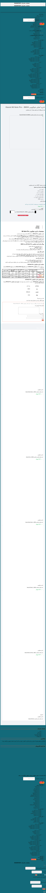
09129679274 (17, 3)
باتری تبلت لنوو (36, 33)
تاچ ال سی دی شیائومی (36, 43)
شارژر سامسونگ (35, 50)
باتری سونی (36, 31)
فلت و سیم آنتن (38, 78)
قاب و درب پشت (38, 56)
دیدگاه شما (41, 313)
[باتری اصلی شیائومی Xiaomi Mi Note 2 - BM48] (34, 583)
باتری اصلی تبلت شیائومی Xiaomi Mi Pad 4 (35, 718)
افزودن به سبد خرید (23, 215)
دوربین (40, 61)
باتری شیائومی (36, 21)
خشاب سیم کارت (37, 72)
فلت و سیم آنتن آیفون (35, 79)
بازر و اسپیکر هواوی (35, 87)
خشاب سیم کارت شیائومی (34, 75)
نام (43, 315)
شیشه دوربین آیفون (35, 68)
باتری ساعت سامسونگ (34, 26)
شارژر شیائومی (36, 53)
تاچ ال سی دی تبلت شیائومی (36, 44)
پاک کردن (33, 209)
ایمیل (42, 317)
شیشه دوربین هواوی (35, 71)
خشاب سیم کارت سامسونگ (33, 74)
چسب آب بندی (40, 90)
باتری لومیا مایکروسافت (34, 35)
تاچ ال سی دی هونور (37, 46)
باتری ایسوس (36, 798)
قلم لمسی (41, 89)
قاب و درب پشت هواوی (34, 60)
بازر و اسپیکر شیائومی (35, 86)
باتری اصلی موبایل (40, 15)
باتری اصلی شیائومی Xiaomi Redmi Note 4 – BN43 (34, 391)
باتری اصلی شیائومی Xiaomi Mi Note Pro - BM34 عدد (25, 211)
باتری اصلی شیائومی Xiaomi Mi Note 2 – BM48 (35, 587)
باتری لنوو (37, 32)
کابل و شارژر (40, 48)
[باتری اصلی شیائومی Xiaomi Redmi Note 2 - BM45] (34, 518)
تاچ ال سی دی (40, 808)
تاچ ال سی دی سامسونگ (36, 42)
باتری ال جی (36, 27)
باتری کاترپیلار (36, 34)
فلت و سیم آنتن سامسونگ (34, 80)
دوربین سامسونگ (35, 64)
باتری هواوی (36, 22)
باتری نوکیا (37, 36)
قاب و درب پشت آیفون (34, 57)
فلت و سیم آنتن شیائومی (34, 81)
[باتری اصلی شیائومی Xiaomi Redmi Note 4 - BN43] (34, 387)
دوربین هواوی (36, 66)
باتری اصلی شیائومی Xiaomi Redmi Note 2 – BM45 (34, 522)
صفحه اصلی (41, 14)
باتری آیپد (37, 18)
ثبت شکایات (39, 736)
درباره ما (39, 732)
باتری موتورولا (36, 38)
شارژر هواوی (36, 52)
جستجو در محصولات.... (39, 19)
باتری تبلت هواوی (35, 23)
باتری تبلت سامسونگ (35, 25)
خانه (40, 731)
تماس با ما (39, 733)
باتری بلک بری (36, 37)
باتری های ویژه (36, 20)
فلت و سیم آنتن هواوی (35, 82)
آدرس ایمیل (43, 882)
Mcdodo (41, 92)
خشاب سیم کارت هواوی (34, 844)
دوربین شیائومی (36, 65)
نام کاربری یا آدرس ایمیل (41, 868)
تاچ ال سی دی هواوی (37, 45)
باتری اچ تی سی (36, 30)
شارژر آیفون (36, 49)
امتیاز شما (41, 305)
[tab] (22, 225)
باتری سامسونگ (36, 24)
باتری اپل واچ (36, 19)
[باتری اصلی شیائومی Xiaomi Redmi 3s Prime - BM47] (34, 648)
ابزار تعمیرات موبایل (39, 94)
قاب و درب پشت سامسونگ (34, 58)
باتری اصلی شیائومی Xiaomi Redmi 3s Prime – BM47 (34, 652)
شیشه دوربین (38, 67)
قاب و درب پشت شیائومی (34, 59)
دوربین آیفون (36, 63)
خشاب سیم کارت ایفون (34, 73)
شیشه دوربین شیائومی (34, 70)
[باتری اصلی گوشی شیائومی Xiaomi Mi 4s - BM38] (34, 452)
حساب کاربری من (37, 734)
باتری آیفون (37, 17)
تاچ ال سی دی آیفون (37, 41)
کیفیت (42, 208)
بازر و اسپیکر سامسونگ (34, 85)
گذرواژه (44, 871)
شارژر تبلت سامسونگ (35, 51)
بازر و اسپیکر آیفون (35, 84)
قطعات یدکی (40, 55)
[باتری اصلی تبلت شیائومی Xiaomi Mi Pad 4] (34, 713)
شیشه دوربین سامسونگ (34, 69)
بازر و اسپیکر (38, 83)
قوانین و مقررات (38, 735)
